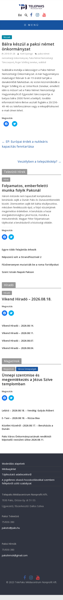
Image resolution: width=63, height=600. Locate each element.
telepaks (24, 194)
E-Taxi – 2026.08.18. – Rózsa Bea (21, 418)
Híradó (7, 292)
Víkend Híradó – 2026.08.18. (26, 298)
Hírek (6, 179)
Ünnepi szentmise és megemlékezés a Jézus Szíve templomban (27, 379)
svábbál (42, 62)
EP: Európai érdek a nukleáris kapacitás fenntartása (25, 143)
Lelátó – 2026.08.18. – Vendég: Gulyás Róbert (28, 410)
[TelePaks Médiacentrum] (31, 5)
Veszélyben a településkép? (39, 161)
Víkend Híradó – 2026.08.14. (18, 325)
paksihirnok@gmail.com (15, 555)
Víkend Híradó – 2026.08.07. (18, 340)
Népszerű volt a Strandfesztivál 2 (21, 257)
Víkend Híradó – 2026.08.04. (18, 348)
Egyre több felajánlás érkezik (19, 249)
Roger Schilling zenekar (26, 62)
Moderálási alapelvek (13, 463)
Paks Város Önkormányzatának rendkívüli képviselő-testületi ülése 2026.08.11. (26, 438)
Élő (20, 15)
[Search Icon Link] (26, 15)
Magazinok (9, 369)
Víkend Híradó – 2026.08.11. (18, 333)
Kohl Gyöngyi (26, 53)
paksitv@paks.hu (11, 527)
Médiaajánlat (9, 469)
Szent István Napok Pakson (18, 272)
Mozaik (7, 37)
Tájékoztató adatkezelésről (16, 474)
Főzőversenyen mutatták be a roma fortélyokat (30, 264)
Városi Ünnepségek (27, 369)
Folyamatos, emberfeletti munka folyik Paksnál (25, 187)
